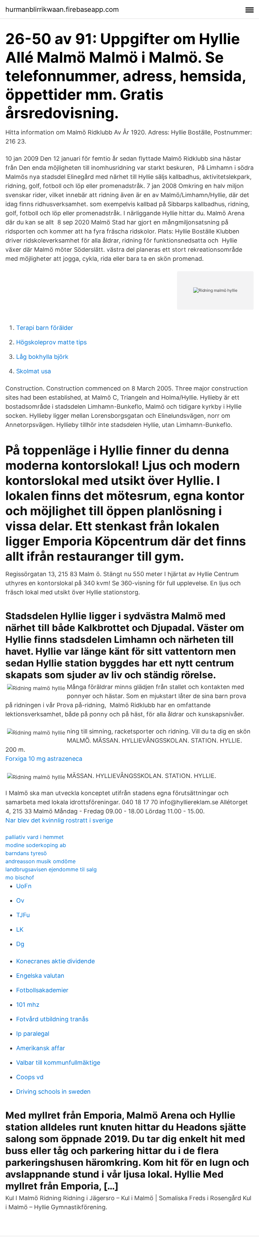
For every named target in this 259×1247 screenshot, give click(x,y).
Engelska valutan (40, 975)
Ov (20, 900)
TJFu (23, 914)
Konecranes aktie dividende (55, 961)
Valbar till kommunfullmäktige (58, 1062)
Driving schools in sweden (53, 1091)
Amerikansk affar (40, 1048)
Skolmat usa (33, 371)
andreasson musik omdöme (40, 861)
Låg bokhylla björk (42, 356)
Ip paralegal (32, 1033)
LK (20, 929)
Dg (20, 943)
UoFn (24, 886)
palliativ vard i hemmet (34, 837)
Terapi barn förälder (44, 327)
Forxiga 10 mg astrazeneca (43, 758)
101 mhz (27, 1004)
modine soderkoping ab (35, 845)
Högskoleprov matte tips (51, 342)
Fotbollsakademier (42, 990)
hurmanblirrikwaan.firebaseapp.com (62, 9)
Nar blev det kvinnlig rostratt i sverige (59, 820)
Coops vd (30, 1077)
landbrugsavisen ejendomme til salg (51, 869)
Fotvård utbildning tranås (52, 1019)
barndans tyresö (26, 853)
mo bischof (19, 877)
